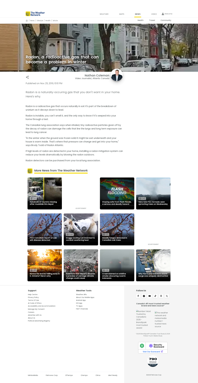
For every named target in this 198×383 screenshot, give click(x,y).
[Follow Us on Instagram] (144, 296)
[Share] (27, 77)
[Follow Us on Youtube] (150, 296)
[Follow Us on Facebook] (138, 296)
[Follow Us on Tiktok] (155, 296)
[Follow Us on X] (167, 296)
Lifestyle (40, 20)
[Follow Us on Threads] (161, 296)
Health (48, 20)
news (32, 20)
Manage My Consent (36, 309)
